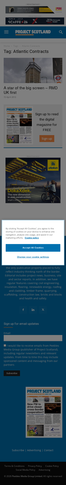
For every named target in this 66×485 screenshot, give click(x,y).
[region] (33, 242)
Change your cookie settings (33, 257)
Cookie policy (32, 238)
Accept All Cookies (33, 247)
